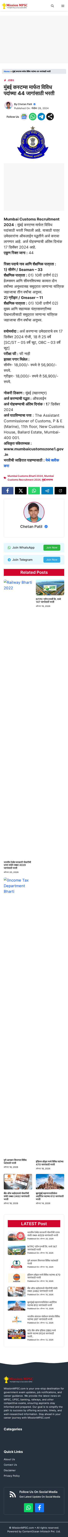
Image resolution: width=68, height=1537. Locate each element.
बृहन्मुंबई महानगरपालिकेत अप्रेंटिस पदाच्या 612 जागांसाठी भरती (50, 1196)
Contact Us (10, 1464)
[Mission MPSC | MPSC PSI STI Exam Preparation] (15, 6)
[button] (52, 6)
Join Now (51, 547)
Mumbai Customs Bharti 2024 (25, 475)
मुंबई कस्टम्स (47, 479)
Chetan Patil (25, 104)
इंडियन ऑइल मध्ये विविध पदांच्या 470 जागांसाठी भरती (49, 1163)
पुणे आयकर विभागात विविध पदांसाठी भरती (15, 1161)
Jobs (11, 80)
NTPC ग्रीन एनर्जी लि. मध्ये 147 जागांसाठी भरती (48, 601)
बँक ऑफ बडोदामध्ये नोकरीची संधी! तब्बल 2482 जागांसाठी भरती (16, 1196)
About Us (9, 1459)
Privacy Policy (12, 1475)
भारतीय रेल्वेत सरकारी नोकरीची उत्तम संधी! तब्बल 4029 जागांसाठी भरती (17, 865)
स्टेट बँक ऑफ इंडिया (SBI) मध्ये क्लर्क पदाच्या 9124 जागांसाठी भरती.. (41, 1333)
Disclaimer (10, 1470)
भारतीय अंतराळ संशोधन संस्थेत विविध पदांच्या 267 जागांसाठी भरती (43, 1318)
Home (7, 71)
